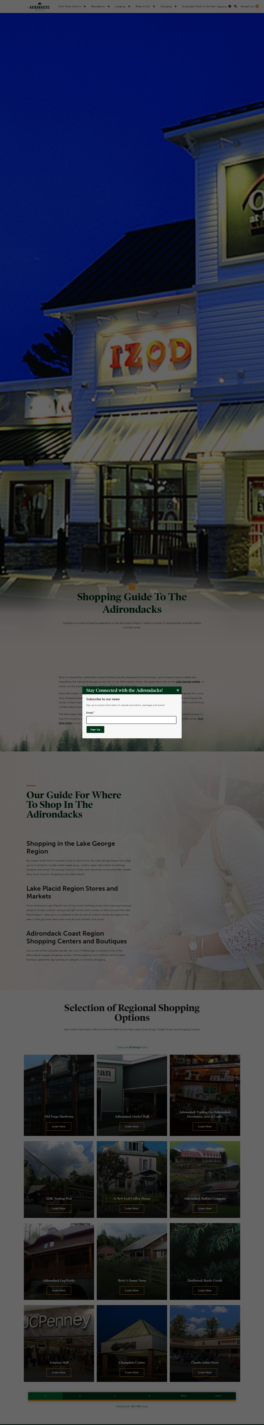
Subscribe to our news (103, 699)
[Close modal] (177, 690)
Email (89, 712)
